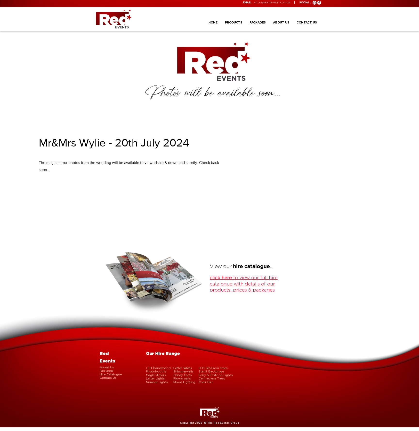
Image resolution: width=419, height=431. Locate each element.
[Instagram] (314, 3)
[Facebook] (319, 3)
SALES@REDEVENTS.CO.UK (272, 2)
